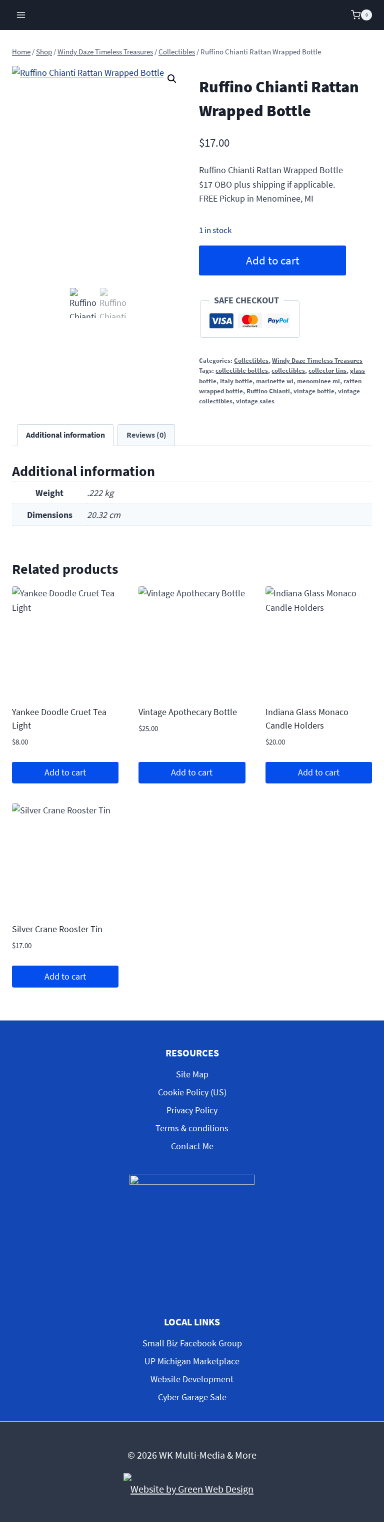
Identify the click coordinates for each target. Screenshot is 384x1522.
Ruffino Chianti (268, 391)
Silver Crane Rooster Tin (57, 929)
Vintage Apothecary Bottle (187, 712)
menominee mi (318, 381)
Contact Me (192, 1146)
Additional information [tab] (65, 435)
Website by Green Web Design (192, 1489)
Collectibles (251, 360)
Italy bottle (236, 381)
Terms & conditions (192, 1128)
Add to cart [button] (65, 772)
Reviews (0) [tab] (146, 435)
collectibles (288, 370)
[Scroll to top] (368, 1431)
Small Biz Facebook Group (192, 1343)
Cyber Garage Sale (192, 1397)
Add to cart (273, 260)
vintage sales (255, 401)
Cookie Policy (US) (192, 1092)
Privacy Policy (192, 1110)
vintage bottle (314, 391)
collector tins (327, 370)
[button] (172, 79)
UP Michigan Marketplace (192, 1361)
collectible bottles (242, 370)
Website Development (192, 1379)
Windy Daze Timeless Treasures (317, 360)
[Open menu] (21, 14)
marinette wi (275, 381)
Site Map (192, 1074)
